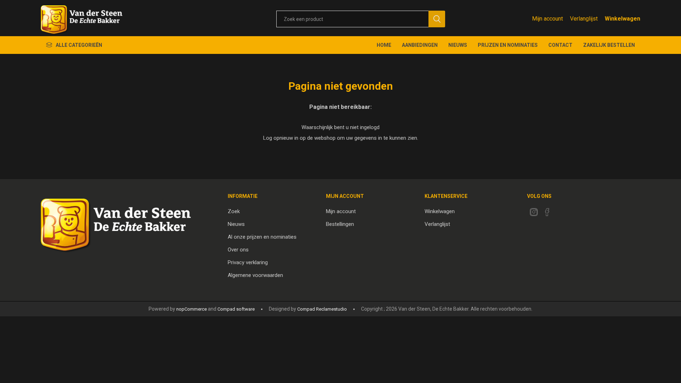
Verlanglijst (437, 224)
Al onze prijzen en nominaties (262, 237)
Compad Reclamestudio (322, 309)
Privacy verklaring (248, 262)
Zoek (234, 211)
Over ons (238, 249)
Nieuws (236, 224)
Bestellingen (340, 224)
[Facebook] (547, 212)
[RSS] (560, 210)
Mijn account (547, 18)
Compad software (236, 309)
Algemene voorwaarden (255, 275)
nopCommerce (191, 309)
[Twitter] (533, 212)
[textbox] (352, 19)
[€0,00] (622, 18)
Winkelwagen (440, 211)
